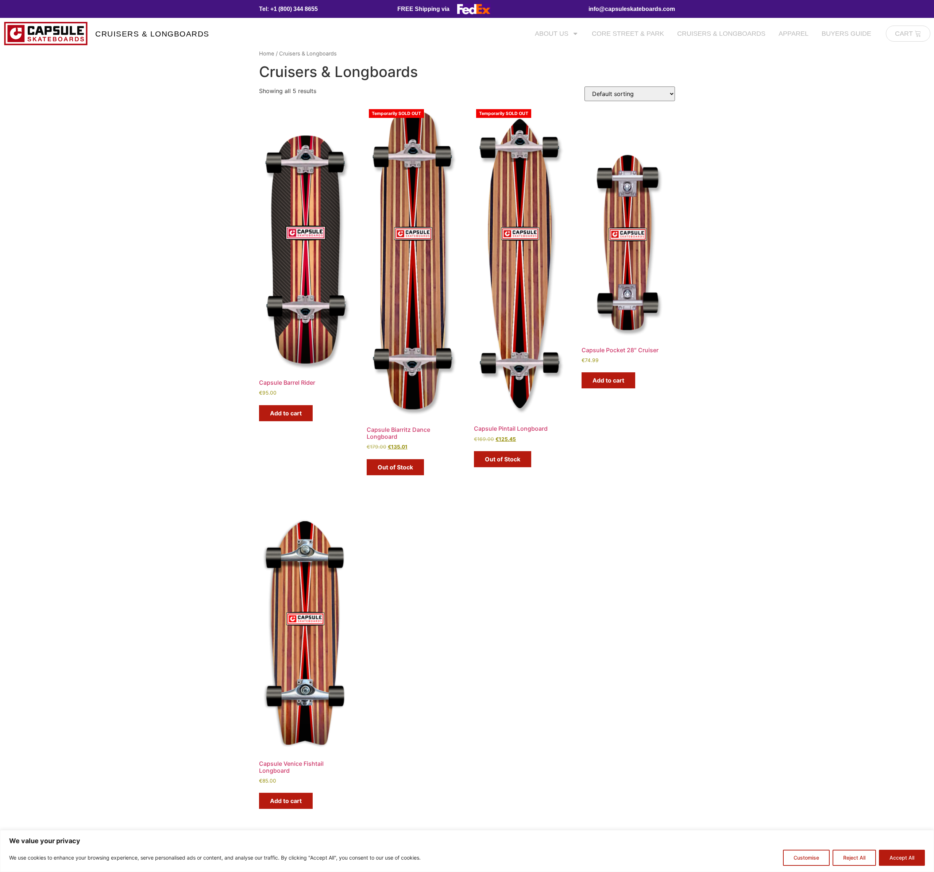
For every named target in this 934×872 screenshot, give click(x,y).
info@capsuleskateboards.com (631, 9)
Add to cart (286, 413)
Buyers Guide (846, 33)
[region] (467, 851)
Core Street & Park (628, 33)
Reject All (854, 857)
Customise (806, 857)
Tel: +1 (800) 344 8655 (288, 9)
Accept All (901, 857)
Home (266, 53)
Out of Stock (395, 467)
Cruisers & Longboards (152, 34)
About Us (551, 33)
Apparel (793, 33)
